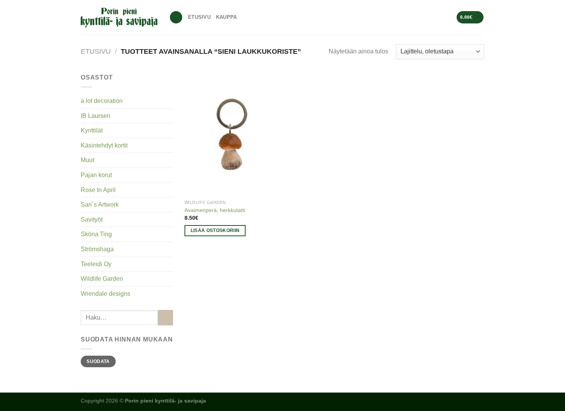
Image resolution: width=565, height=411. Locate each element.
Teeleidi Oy (96, 264)
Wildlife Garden (102, 278)
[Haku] (176, 17)
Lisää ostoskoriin (215, 230)
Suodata (98, 361)
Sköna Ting (96, 234)
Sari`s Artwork (100, 204)
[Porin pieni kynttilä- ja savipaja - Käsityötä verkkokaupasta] (119, 17)
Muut (87, 160)
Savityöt (92, 219)
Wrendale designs (105, 293)
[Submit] (165, 317)
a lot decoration (102, 101)
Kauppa (226, 17)
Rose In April (98, 190)
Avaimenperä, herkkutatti (214, 210)
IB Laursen (95, 116)
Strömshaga (97, 249)
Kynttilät (92, 130)
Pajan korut (96, 175)
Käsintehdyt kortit (104, 145)
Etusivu (199, 17)
